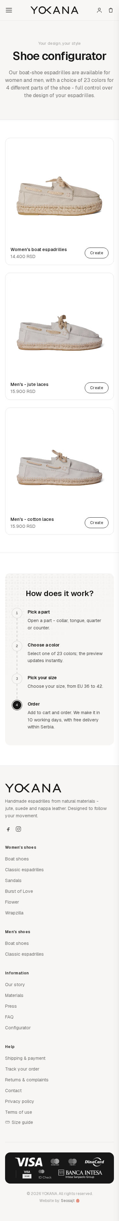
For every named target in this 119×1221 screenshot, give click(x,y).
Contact (13, 1090)
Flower (12, 902)
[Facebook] (8, 829)
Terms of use (18, 1112)
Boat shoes (17, 859)
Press (11, 1006)
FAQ (9, 1017)
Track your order (22, 1069)
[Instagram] (18, 829)
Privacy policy (19, 1101)
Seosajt (68, 1200)
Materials (14, 995)
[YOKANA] (54, 10)
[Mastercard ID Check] (44, 1174)
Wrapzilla (14, 913)
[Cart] (111, 10)
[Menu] (9, 10)
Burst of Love (19, 891)
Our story (15, 984)
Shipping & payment (25, 1058)
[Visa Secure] (27, 1174)
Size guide (22, 1122)
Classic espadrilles (24, 870)
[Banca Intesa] (80, 1174)
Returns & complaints (27, 1080)
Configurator (18, 1028)
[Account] (99, 10)
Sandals (13, 880)
